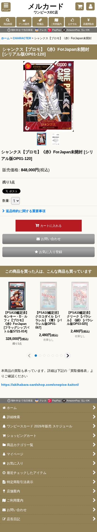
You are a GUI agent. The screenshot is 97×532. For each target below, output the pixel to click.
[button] (6, 7)
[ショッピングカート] (79, 6)
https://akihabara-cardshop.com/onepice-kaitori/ (40, 384)
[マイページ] (90, 6)
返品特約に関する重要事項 (25, 211)
